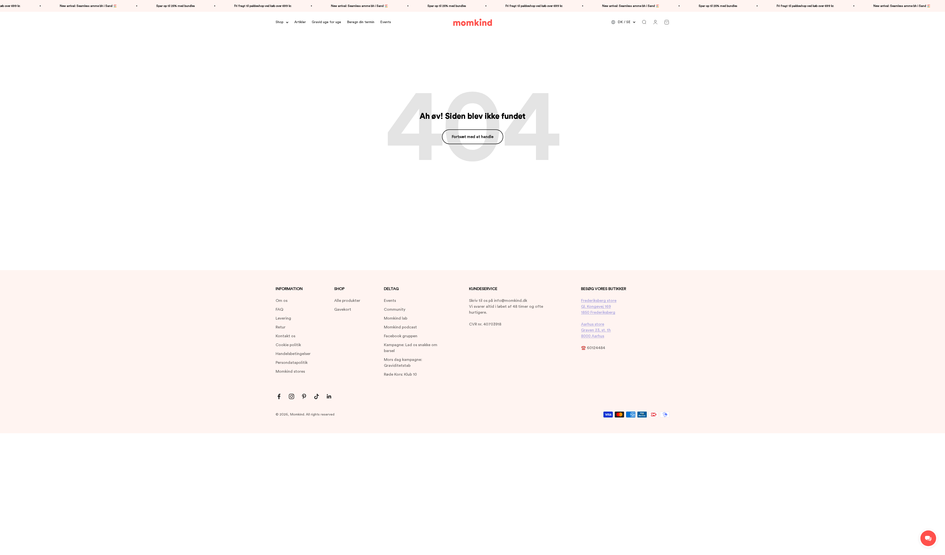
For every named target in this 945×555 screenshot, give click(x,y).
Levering (283, 318)
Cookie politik (288, 345)
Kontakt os (285, 336)
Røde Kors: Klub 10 (400, 374)
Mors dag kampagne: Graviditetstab (403, 363)
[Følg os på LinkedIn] (329, 396)
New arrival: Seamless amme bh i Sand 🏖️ (59, 5)
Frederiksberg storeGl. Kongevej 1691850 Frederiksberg (598, 306)
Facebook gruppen (400, 336)
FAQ (279, 309)
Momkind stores (290, 371)
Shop (280, 22)
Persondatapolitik (292, 363)
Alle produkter (347, 301)
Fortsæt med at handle (472, 137)
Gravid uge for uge (326, 22)
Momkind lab (395, 318)
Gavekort (342, 309)
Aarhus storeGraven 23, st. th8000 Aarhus (596, 330)
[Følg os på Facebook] (279, 396)
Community (394, 309)
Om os (281, 301)
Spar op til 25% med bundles (146, 5)
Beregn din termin (360, 22)
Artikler (300, 22)
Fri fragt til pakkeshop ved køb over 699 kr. (234, 5)
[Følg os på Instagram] (291, 396)
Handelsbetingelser (293, 354)
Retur (280, 327)
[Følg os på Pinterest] (304, 396)
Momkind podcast (400, 327)
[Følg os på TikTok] (316, 396)
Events (385, 22)
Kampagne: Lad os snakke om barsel (410, 348)
